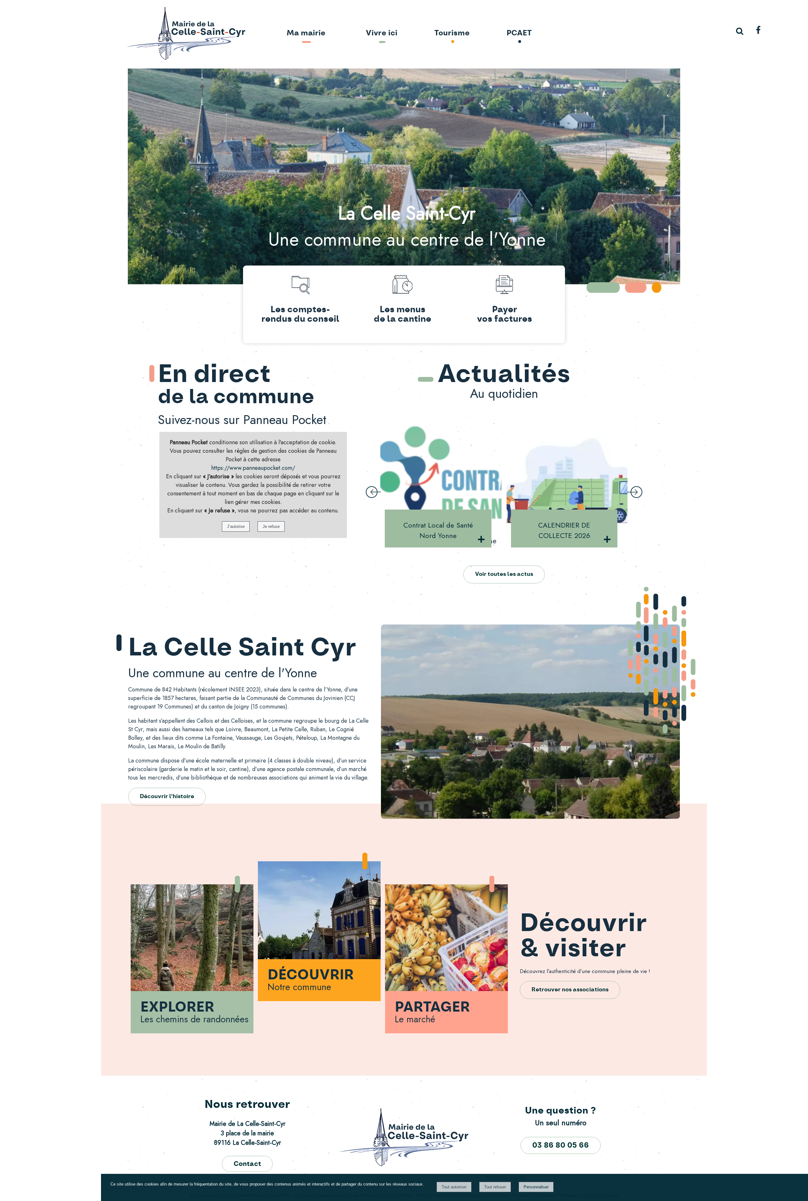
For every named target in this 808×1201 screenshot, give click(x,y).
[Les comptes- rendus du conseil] (300, 286)
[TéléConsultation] (567, 472)
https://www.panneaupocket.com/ (253, 468)
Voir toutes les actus (504, 574)
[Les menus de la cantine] (402, 286)
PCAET (519, 33)
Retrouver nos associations (570, 990)
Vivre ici (381, 33)
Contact (247, 1164)
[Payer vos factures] (504, 286)
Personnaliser (536, 1187)
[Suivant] (634, 492)
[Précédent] (373, 492)
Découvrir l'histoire (167, 796)
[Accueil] (168, 34)
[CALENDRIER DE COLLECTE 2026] (441, 472)
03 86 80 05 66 (560, 1145)
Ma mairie (306, 33)
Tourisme (452, 33)
